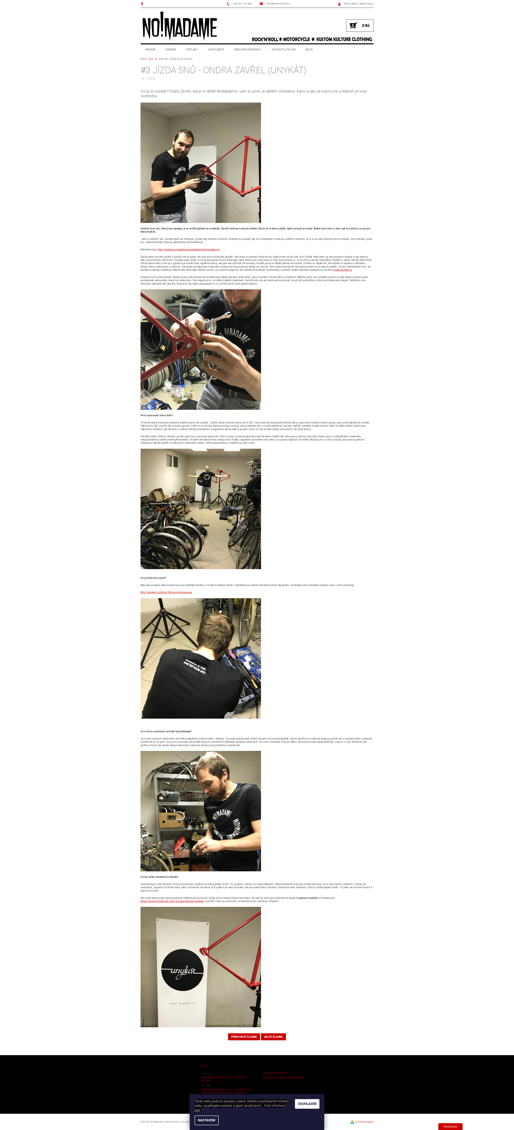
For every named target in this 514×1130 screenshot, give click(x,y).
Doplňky (192, 49)
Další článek (273, 1036)
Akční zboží (216, 49)
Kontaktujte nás (284, 49)
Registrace (366, 4)
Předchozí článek (244, 1036)
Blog (309, 49)
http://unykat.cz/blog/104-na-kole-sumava (166, 592)
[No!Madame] (180, 26)
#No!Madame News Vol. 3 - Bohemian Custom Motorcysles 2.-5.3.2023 (226, 1091)
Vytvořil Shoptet (364, 1121)
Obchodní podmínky (247, 49)
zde (197, 1110)
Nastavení (206, 1120)
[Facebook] (143, 3)
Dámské (170, 49)
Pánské (150, 49)
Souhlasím (307, 1104)
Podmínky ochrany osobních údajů (283, 1077)
